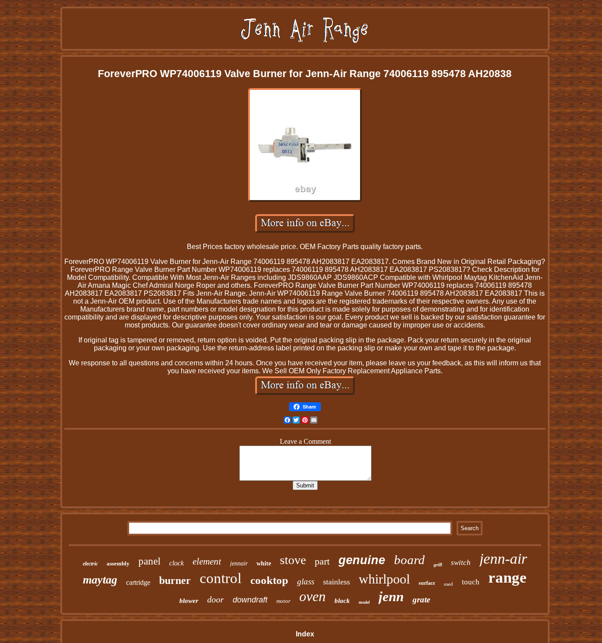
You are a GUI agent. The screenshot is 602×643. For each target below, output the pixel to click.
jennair (239, 563)
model (364, 602)
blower (188, 600)
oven (312, 596)
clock (176, 563)
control (221, 578)
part (322, 561)
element (207, 561)
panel (149, 561)
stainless (336, 581)
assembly (118, 563)
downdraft (250, 599)
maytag (100, 579)
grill (438, 564)
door (215, 599)
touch (470, 582)
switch (461, 562)
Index (305, 634)
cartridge (138, 582)
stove (293, 560)
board (409, 560)
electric (90, 564)
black (342, 600)
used (448, 584)
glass (305, 581)
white (263, 563)
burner (175, 580)
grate (421, 599)
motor (283, 601)
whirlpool (384, 579)
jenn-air (503, 558)
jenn (391, 596)
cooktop (269, 580)
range (507, 577)
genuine (361, 560)
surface (427, 583)
